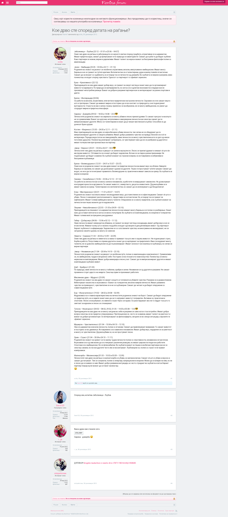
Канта (65, 34)
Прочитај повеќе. (112, 21)
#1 (171, 378)
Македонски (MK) (57, 511)
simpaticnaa (60, 473)
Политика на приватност (168, 514)
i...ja (60, 439)
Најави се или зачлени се (214, 1)
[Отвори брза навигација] (174, 12)
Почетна (161, 511)
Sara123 (80, 383)
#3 (171, 449)
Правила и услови (151, 514)
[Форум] (7, 2)
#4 (171, 483)
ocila (80, 34)
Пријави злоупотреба (135, 514)
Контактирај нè (144, 511)
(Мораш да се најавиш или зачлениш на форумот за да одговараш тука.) (149, 494)
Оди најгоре (169, 511)
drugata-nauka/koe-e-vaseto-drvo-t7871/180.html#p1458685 (110, 463)
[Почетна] (2, 2)
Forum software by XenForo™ (70, 514)
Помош (153, 511)
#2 (171, 415)
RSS (176, 511)
